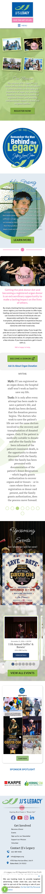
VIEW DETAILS (21, 655)
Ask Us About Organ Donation (22, 365)
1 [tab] (12, 664)
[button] (7, 508)
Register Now (22, 111)
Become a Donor (17, 829)
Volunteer (14, 843)
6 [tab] (29, 664)
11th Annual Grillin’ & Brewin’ (21, 645)
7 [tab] (33, 664)
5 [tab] (26, 664)
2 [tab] (15, 664)
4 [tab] (22, 664)
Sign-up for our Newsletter (20, 836)
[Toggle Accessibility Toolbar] (5, 889)
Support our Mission (18, 839)
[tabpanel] (20, 638)
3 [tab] (19, 664)
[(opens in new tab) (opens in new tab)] (22, 579)
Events (13, 833)
